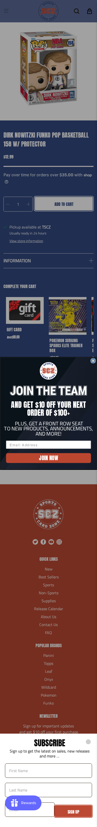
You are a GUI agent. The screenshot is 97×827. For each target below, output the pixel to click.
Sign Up (73, 812)
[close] (88, 741)
